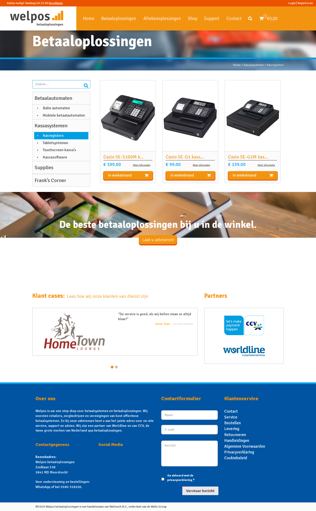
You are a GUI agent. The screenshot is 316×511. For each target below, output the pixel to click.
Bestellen (232, 423)
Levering (231, 428)
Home (88, 18)
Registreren (305, 3)
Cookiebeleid (235, 458)
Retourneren (235, 434)
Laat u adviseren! (158, 239)
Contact (234, 18)
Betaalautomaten (53, 98)
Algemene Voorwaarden (244, 446)
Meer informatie (141, 165)
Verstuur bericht (200, 490)
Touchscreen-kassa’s (59, 150)
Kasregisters (53, 135)
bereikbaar (56, 3)
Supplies (44, 167)
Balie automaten (56, 108)
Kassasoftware (55, 157)
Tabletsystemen (55, 142)
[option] (115, 332)
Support (211, 18)
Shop (192, 18)
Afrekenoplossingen (162, 18)
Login (292, 3)
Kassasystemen (254, 65)
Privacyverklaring (239, 452)
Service (230, 417)
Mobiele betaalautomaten (64, 115)
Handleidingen (236, 440)
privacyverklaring (179, 480)
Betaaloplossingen (118, 18)
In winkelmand (120, 175)
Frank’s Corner (50, 180)
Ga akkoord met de (181, 478)
